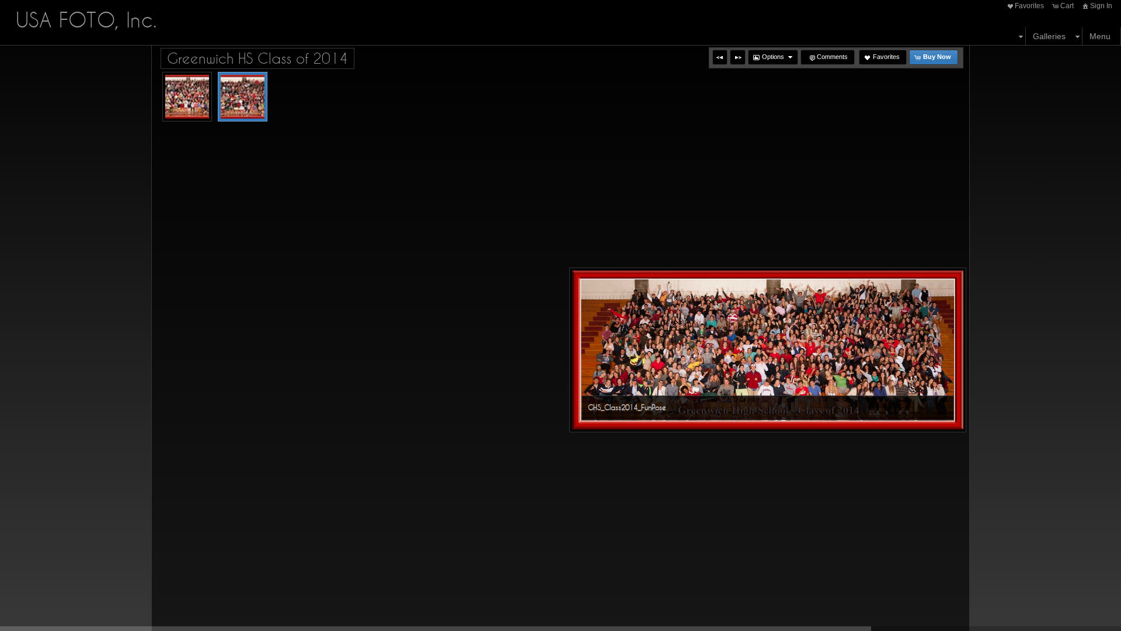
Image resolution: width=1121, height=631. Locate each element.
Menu (1099, 36)
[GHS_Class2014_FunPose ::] (242, 97)
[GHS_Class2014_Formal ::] (187, 97)
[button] (719, 57)
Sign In (1101, 6)
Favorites (1029, 6)
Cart (1067, 6)
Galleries (1049, 36)
